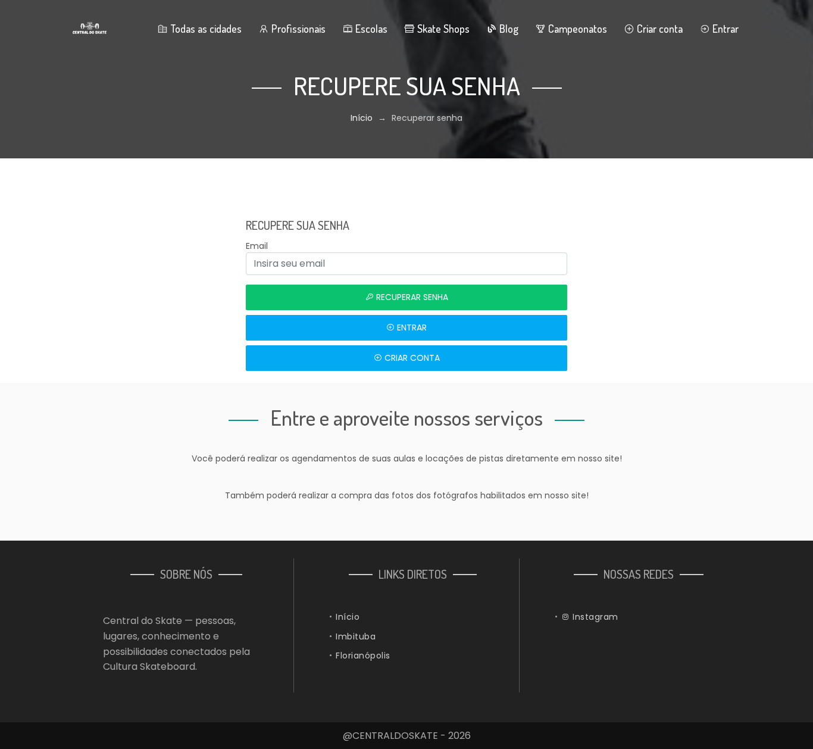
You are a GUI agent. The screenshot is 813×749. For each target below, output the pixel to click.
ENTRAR (411, 327)
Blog (507, 28)
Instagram (594, 617)
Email (257, 246)
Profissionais (297, 28)
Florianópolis (363, 655)
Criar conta (658, 28)
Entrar (724, 28)
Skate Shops (442, 28)
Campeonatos (576, 28)
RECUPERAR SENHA (411, 297)
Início (362, 118)
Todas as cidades (205, 28)
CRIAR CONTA (411, 358)
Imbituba (356, 636)
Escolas (370, 28)
